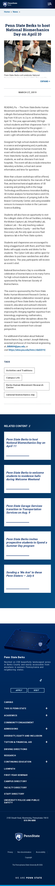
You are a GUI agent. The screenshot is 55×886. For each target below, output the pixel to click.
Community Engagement (19, 722)
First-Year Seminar (16, 775)
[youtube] (27, 680)
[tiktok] (41, 680)
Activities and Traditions (19, 370)
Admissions (11, 729)
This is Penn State (15, 708)
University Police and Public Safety (22, 801)
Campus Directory (15, 781)
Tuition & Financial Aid (18, 742)
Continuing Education (17, 762)
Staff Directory (14, 794)
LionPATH (9, 769)
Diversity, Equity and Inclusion (23, 736)
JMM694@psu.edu (15, 346)
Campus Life (13, 377)
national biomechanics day (20, 394)
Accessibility (40, 852)
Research (10, 755)
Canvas (8, 702)
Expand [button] (44, 81)
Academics (10, 715)
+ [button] (46, 708)
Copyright (28, 857)
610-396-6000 (30, 820)
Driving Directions (15, 749)
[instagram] (34, 680)
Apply (19, 690)
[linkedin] (21, 680)
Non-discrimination (24, 852)
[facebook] (14, 680)
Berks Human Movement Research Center (24, 386)
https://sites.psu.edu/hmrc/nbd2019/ (27, 350)
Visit (36, 690)
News (15, 12)
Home (7, 12)
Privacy (10, 852)
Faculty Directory (15, 787)
